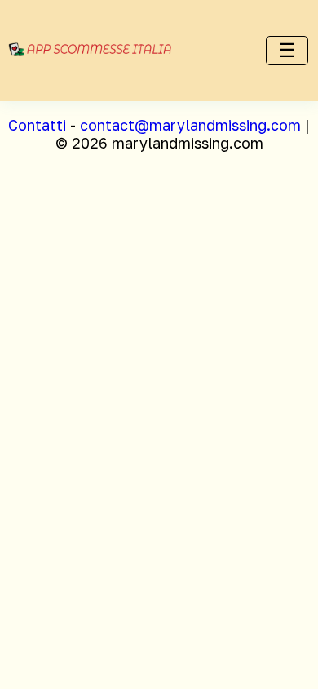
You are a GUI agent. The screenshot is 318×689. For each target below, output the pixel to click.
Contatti (37, 125)
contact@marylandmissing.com (190, 125)
